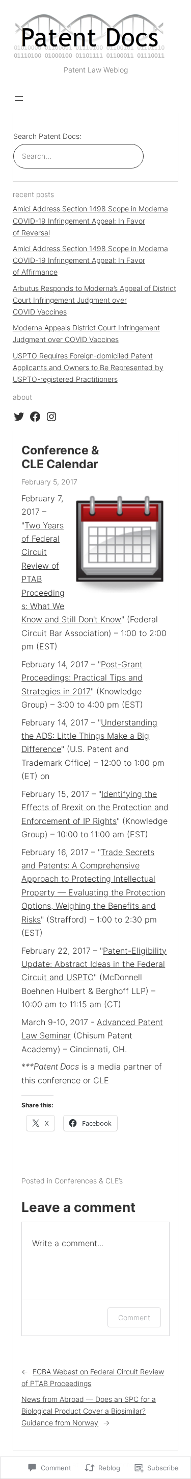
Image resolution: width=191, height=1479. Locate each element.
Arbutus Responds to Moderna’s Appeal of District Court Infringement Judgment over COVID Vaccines (94, 300)
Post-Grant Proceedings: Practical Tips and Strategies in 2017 (82, 677)
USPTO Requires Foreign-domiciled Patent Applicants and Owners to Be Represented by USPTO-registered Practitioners (88, 367)
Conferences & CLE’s (88, 1180)
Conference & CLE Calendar (60, 457)
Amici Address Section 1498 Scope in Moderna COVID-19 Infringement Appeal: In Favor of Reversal (90, 220)
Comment (134, 1317)
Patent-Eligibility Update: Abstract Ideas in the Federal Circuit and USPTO (94, 964)
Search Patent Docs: (47, 136)
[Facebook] (35, 416)
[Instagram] (51, 416)
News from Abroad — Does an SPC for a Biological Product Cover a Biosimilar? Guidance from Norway (88, 1411)
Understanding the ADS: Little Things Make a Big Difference (89, 736)
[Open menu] (19, 98)
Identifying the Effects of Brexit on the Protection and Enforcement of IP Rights (95, 807)
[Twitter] (19, 416)
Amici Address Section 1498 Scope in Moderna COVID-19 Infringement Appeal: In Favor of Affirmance (90, 260)
